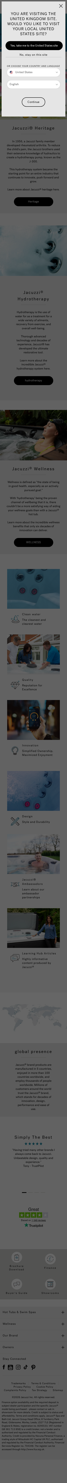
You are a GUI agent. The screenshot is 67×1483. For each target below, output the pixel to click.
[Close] (60, 5)
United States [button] (24, 72)
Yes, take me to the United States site (34, 45)
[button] (33, 55)
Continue (33, 102)
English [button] (14, 84)
